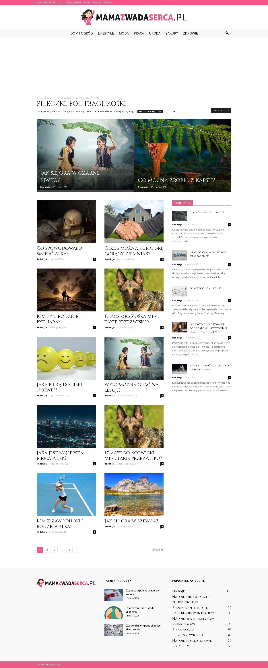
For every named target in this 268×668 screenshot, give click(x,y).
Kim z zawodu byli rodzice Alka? (60, 524)
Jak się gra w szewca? (131, 521)
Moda (124, 33)
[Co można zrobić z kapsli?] (183, 158)
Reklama (97, 2)
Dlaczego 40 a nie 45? (205, 288)
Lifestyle (106, 33)
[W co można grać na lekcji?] (134, 358)
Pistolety (180, 646)
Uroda (154, 33)
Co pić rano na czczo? (207, 212)
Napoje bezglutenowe (192, 640)
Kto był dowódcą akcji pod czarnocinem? (210, 367)
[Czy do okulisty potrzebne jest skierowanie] (113, 630)
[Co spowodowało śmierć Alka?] (66, 221)
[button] (227, 33)
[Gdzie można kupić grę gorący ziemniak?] (134, 221)
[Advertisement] (134, 65)
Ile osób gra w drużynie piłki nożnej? (208, 254)
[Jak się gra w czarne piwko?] (85, 154)
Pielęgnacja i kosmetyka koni (77, 111)
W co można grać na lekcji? (131, 387)
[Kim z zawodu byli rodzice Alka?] (66, 494)
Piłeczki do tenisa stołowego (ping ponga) (115, 111)
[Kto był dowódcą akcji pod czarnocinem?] (179, 369)
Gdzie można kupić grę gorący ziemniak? (133, 251)
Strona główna (74, 2)
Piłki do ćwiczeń (187, 635)
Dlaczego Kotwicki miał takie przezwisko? (133, 456)
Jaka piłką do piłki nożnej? (59, 387)
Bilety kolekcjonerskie (49, 111)
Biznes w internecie (190, 608)
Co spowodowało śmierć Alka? (59, 251)
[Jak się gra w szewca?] (134, 494)
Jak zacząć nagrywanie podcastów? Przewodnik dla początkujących (208, 328)
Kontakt (108, 2)
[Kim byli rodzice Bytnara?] (66, 290)
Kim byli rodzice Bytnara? (57, 319)
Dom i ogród (81, 33)
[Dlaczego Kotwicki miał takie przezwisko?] (134, 426)
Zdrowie (190, 33)
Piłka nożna (183, 629)
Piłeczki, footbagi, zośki (150, 111)
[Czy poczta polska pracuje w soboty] (113, 595)
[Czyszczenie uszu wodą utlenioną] (113, 612)
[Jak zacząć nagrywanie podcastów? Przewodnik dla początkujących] (179, 327)
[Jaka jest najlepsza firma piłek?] (66, 426)
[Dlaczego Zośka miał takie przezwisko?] (134, 290)
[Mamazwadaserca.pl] (134, 17)
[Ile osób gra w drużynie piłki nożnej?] (179, 255)
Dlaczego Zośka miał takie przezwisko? (131, 319)
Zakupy (172, 33)
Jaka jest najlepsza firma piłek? (60, 456)
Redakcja (45, 187)
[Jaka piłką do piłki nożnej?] (66, 358)
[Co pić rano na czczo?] (179, 216)
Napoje (178, 591)
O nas (87, 2)
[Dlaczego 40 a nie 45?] (179, 291)
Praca (139, 33)
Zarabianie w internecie (194, 613)
